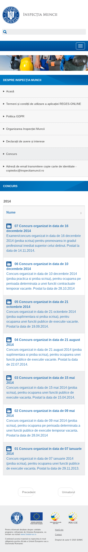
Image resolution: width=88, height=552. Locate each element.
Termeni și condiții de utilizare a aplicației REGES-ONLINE (43, 103)
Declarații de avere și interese (25, 141)
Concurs (11, 153)
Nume (11, 212)
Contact (58, 535)
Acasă (10, 91)
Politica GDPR (15, 116)
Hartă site (59, 530)
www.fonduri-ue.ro (28, 534)
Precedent (27, 492)
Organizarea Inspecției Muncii (25, 128)
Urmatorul (67, 492)
